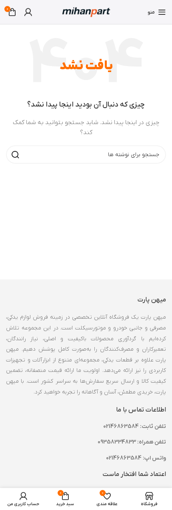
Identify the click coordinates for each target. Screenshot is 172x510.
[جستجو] (15, 154)
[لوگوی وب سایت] (86, 12)
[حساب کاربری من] (28, 12)
